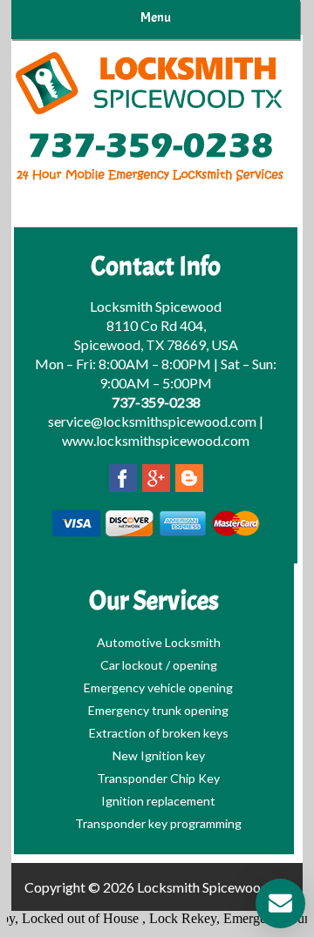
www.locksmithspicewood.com (155, 440)
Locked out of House (77, 918)
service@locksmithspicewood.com (152, 421)
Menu (155, 17)
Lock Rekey (178, 918)
